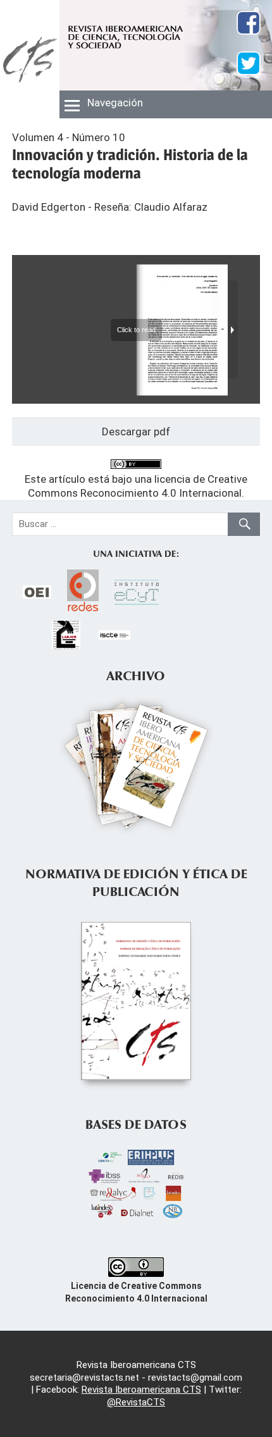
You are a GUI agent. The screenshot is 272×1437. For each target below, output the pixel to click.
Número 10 (98, 137)
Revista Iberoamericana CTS (141, 1389)
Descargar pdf (136, 431)
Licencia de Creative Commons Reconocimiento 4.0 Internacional (136, 1292)
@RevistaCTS (136, 1402)
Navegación (115, 102)
